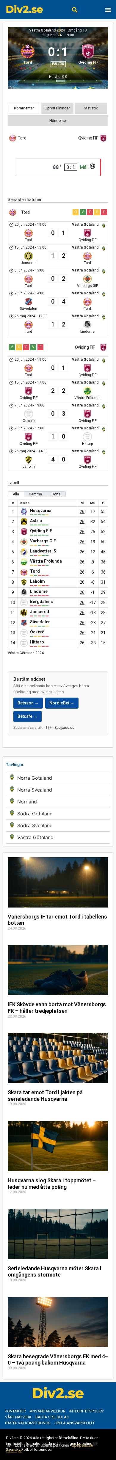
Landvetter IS (43, 551)
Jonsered (39, 611)
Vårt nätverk (18, 1417)
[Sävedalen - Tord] (58, 301)
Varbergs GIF (43, 541)
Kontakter (15, 1411)
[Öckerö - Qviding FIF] (58, 413)
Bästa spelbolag (52, 1417)
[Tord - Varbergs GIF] (58, 278)
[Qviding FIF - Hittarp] (58, 436)
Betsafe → (27, 716)
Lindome (39, 591)
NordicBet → (61, 703)
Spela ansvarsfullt (74, 1423)
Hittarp (37, 642)
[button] (74, 10)
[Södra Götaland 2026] (58, 814)
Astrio (36, 520)
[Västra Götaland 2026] (58, 837)
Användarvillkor (47, 1411)
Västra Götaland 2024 (47, 30)
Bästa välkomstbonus (28, 1423)
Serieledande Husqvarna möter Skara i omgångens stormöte (54, 1271)
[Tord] (28, 55)
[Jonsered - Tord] (58, 255)
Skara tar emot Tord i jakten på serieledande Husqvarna (45, 1095)
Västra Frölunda (46, 561)
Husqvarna (40, 510)
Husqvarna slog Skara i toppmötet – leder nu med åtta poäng (52, 1183)
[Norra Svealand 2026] (58, 790)
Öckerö (37, 631)
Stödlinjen (14, 1451)
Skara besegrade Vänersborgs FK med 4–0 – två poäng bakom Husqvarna (58, 1359)
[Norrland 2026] (58, 802)
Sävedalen (40, 621)
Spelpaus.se (64, 728)
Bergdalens (41, 601)
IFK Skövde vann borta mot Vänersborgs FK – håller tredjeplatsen (57, 1007)
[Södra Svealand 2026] (58, 825)
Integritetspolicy (86, 1411)
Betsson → (28, 703)
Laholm (37, 581)
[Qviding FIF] (88, 55)
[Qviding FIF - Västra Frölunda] (58, 390)
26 (82, 511)
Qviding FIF (41, 530)
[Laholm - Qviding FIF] (58, 459)
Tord (35, 571)
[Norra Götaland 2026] (58, 778)
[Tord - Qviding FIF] (58, 233)
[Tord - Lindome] (58, 324)
